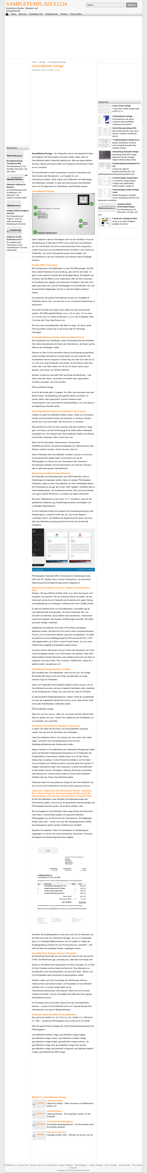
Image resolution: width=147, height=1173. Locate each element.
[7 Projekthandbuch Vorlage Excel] (105, 147)
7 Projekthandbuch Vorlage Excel (125, 140)
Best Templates (81, 1165)
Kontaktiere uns (36, 14)
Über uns (23, 14)
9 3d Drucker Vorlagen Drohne (124, 219)
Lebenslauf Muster (54, 1111)
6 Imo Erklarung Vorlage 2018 (124, 128)
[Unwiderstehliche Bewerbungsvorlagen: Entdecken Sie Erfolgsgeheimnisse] (107, 208)
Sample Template (96, 1165)
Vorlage (42, 62)
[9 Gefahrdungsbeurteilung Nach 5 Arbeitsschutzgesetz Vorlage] (105, 170)
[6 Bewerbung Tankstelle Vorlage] (105, 159)
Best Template (124, 1165)
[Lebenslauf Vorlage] (39, 1103)
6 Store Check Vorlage (121, 106)
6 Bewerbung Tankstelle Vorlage (125, 152)
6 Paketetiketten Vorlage (122, 116)
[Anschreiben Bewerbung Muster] (39, 1124)
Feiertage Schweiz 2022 (56, 1132)
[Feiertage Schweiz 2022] (39, 1134)
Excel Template (111, 1165)
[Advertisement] (73, 37)
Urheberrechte (52, 14)
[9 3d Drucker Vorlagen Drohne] (104, 225)
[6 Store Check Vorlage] (104, 110)
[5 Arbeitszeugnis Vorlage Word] (105, 185)
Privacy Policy (76, 14)
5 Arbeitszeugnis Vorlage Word (125, 178)
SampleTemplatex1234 (36, 4)
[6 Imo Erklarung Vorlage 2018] (105, 135)
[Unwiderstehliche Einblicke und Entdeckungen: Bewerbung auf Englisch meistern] (14, 206)
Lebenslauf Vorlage (54, 1101)
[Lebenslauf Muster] (39, 1113)
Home (13, 14)
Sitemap (64, 14)
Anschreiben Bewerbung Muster (60, 1122)
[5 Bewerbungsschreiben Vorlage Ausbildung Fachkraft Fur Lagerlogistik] (105, 197)
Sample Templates (66, 1165)
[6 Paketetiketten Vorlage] (105, 123)
